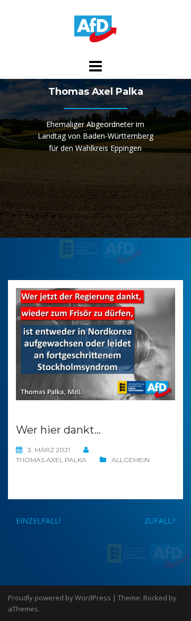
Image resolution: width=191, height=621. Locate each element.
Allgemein (130, 460)
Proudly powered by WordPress (59, 597)
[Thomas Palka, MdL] (95, 28)
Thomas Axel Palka (51, 460)
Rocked (155, 597)
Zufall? (159, 521)
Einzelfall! (38, 521)
